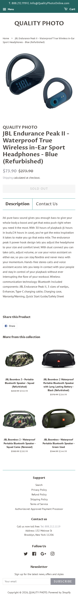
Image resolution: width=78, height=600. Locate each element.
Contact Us (47, 204)
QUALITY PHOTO (39, 23)
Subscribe (63, 582)
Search (39, 485)
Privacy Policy (39, 489)
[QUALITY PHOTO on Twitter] (26, 554)
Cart (72, 9)
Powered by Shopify (59, 592)
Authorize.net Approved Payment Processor (39, 509)
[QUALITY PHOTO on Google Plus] (43, 554)
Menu (10, 9)
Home (6, 38)
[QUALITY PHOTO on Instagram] (52, 554)
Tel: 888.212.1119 (50, 526)
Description (17, 204)
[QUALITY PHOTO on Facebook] (34, 554)
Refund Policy (39, 494)
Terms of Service (39, 504)
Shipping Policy (39, 499)
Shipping (8, 177)
